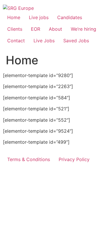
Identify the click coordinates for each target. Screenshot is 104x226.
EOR (35, 29)
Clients (14, 29)
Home (13, 17)
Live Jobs (44, 40)
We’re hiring (83, 29)
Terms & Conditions (28, 159)
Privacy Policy (74, 159)
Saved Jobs (76, 40)
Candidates (69, 17)
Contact (16, 40)
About (55, 29)
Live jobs (39, 17)
